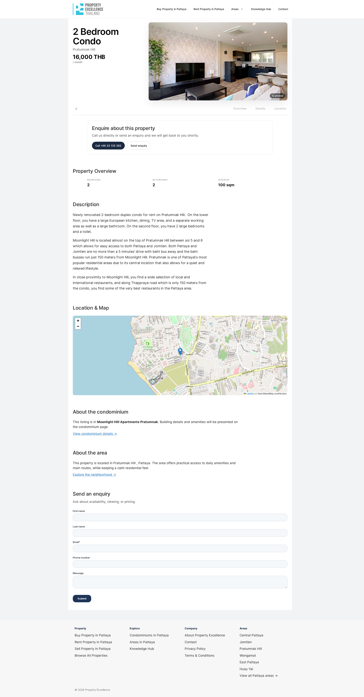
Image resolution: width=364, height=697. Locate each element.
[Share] (76, 108)
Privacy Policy (195, 649)
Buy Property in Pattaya (171, 9)
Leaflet (249, 393)
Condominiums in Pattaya (149, 635)
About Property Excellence (205, 635)
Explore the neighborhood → (94, 474)
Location (280, 108)
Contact (283, 9)
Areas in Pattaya (142, 642)
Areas (235, 9)
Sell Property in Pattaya (93, 649)
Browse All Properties (91, 655)
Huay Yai (246, 669)
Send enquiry (139, 145)
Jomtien (246, 642)
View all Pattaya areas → (259, 675)
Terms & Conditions (199, 655)
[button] (180, 351)
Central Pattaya (251, 635)
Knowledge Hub (261, 9)
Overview (239, 108)
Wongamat (248, 655)
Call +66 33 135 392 (108, 145)
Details (260, 108)
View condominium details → (95, 434)
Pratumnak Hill (251, 649)
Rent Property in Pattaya (209, 9)
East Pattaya (249, 662)
